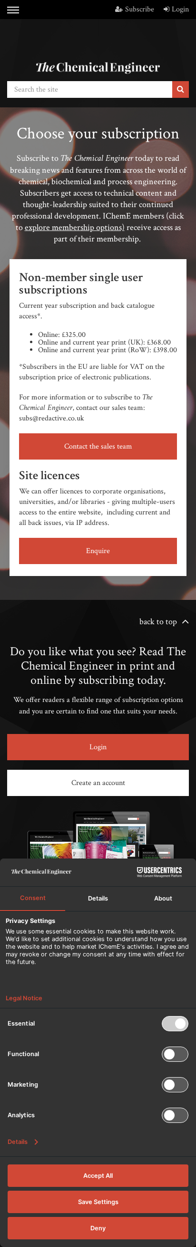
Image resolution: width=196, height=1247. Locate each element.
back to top (158, 621)
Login (180, 9)
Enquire (98, 551)
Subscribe (139, 9)
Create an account (98, 783)
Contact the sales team (98, 446)
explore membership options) (75, 227)
